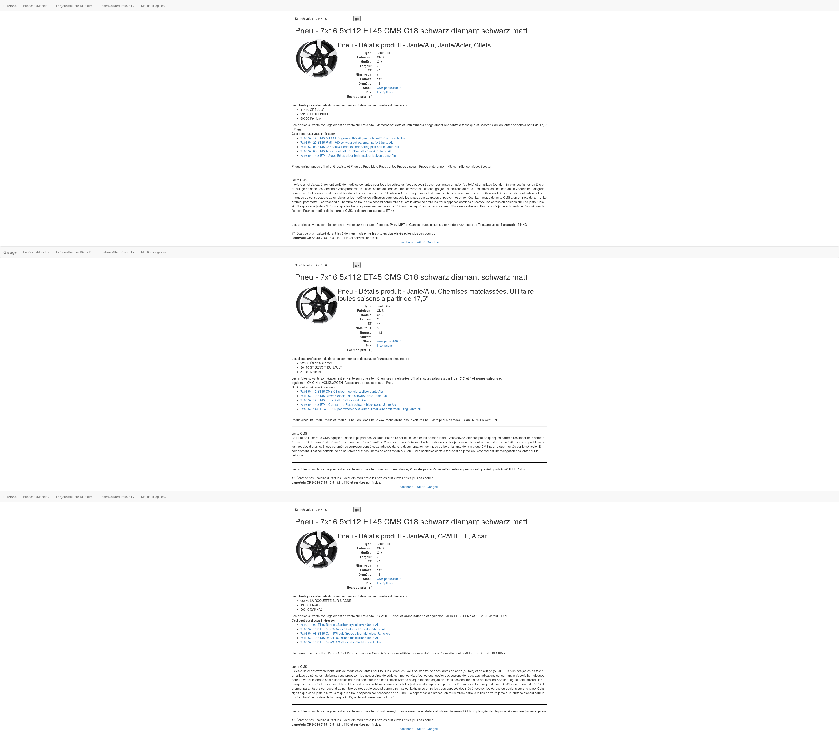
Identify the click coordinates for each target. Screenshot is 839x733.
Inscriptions (385, 92)
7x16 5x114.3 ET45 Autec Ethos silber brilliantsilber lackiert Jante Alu (348, 155)
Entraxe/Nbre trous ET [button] (116, 5)
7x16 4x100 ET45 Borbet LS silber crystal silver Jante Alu (340, 624)
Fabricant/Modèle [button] (35, 5)
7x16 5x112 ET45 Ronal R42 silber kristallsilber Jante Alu (340, 637)
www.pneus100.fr (389, 87)
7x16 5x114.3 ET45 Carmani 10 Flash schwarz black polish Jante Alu (348, 404)
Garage (10, 6)
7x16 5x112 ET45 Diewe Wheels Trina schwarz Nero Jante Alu (343, 395)
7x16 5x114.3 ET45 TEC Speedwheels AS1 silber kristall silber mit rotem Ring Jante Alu (361, 409)
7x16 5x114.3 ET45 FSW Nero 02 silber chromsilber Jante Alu (343, 629)
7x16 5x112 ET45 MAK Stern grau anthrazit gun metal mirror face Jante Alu (352, 138)
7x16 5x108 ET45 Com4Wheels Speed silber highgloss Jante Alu (345, 633)
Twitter (420, 242)
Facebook (406, 242)
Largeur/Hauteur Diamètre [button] (74, 5)
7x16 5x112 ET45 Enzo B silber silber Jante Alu (333, 400)
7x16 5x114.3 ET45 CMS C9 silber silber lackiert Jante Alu (340, 642)
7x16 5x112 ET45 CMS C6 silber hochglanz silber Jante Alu (341, 391)
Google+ (433, 242)
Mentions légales (153, 5)
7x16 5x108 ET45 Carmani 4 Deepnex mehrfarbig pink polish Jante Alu (349, 147)
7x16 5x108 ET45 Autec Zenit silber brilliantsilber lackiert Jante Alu (346, 151)
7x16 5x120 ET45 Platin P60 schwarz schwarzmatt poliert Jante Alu (346, 142)
